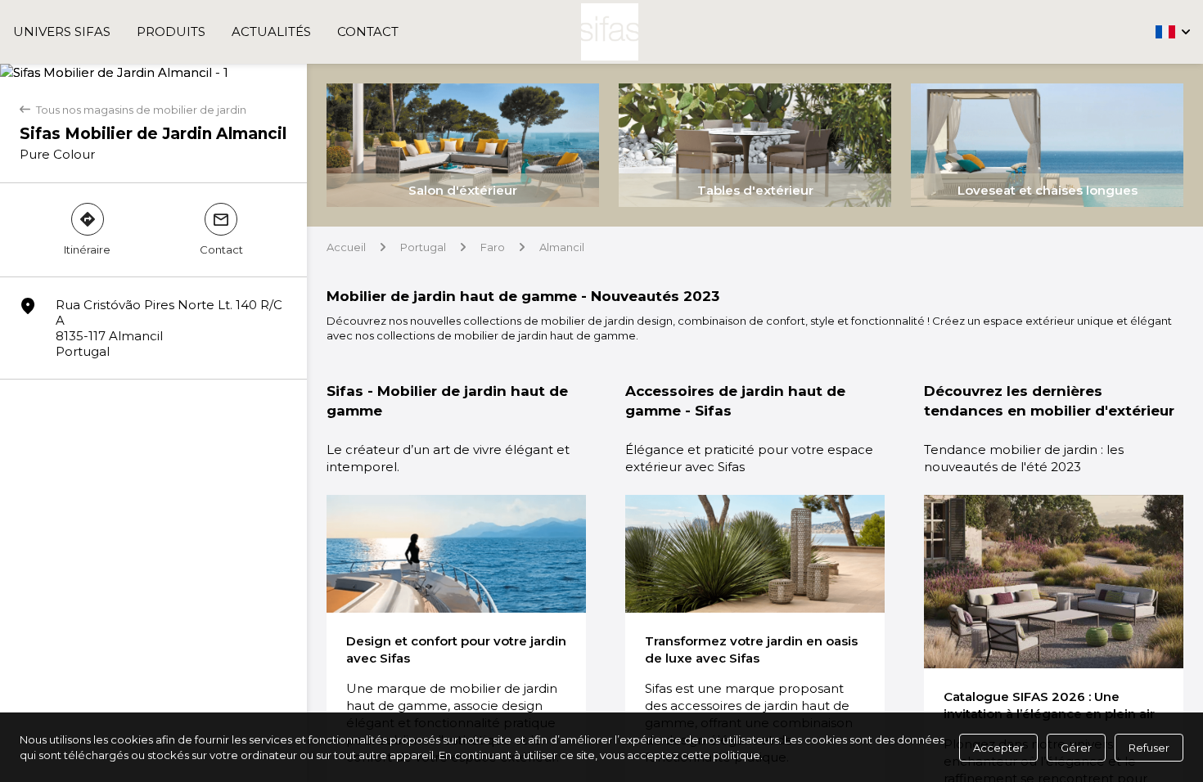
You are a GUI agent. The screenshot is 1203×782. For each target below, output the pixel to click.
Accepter (998, 747)
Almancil (561, 247)
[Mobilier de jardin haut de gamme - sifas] (456, 554)
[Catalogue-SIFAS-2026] (1053, 581)
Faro (492, 247)
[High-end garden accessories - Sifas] (755, 554)
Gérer (1076, 747)
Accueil (346, 247)
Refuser (1149, 747)
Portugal (423, 247)
